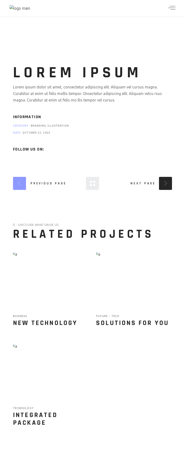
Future (102, 316)
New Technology (45, 323)
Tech (115, 316)
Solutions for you (132, 323)
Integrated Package (35, 419)
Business (20, 316)
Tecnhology (23, 408)
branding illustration (50, 125)
